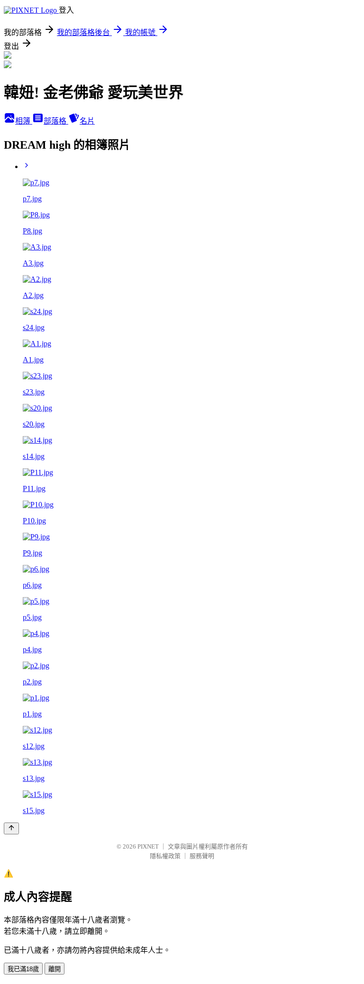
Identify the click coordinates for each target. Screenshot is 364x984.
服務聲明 (202, 855)
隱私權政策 (165, 855)
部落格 (56, 121)
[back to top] (11, 828)
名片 (87, 121)
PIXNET (148, 846)
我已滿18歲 (23, 969)
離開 (54, 969)
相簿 (23, 121)
